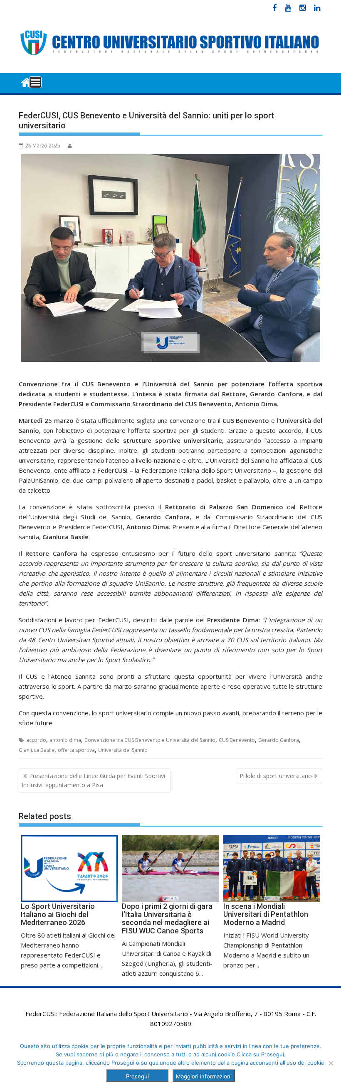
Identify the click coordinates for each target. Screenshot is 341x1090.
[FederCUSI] (27, 81)
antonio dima (65, 740)
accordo (36, 740)
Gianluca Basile (36, 750)
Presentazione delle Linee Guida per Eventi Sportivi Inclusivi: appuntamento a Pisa (93, 780)
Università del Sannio (123, 750)
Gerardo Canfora (278, 740)
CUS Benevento (237, 740)
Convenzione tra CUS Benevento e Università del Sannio (149, 740)
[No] (330, 1063)
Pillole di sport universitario (276, 776)
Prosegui (137, 1076)
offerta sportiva (76, 750)
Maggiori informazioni (204, 1076)
